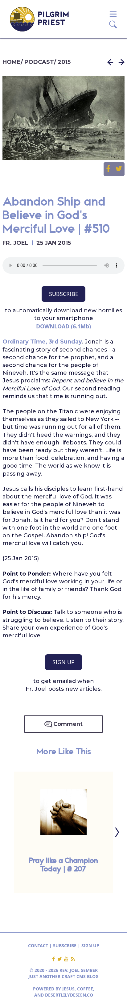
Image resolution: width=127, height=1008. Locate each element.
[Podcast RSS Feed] (73, 959)
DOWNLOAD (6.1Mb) (63, 326)
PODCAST (39, 62)
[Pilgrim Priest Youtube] (67, 959)
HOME (11, 62)
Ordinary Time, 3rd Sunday (42, 341)
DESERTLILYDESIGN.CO (69, 995)
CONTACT (38, 945)
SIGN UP (63, 662)
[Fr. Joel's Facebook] (54, 959)
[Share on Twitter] (118, 169)
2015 (64, 62)
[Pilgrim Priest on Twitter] (60, 959)
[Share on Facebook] (110, 169)
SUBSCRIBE (63, 294)
